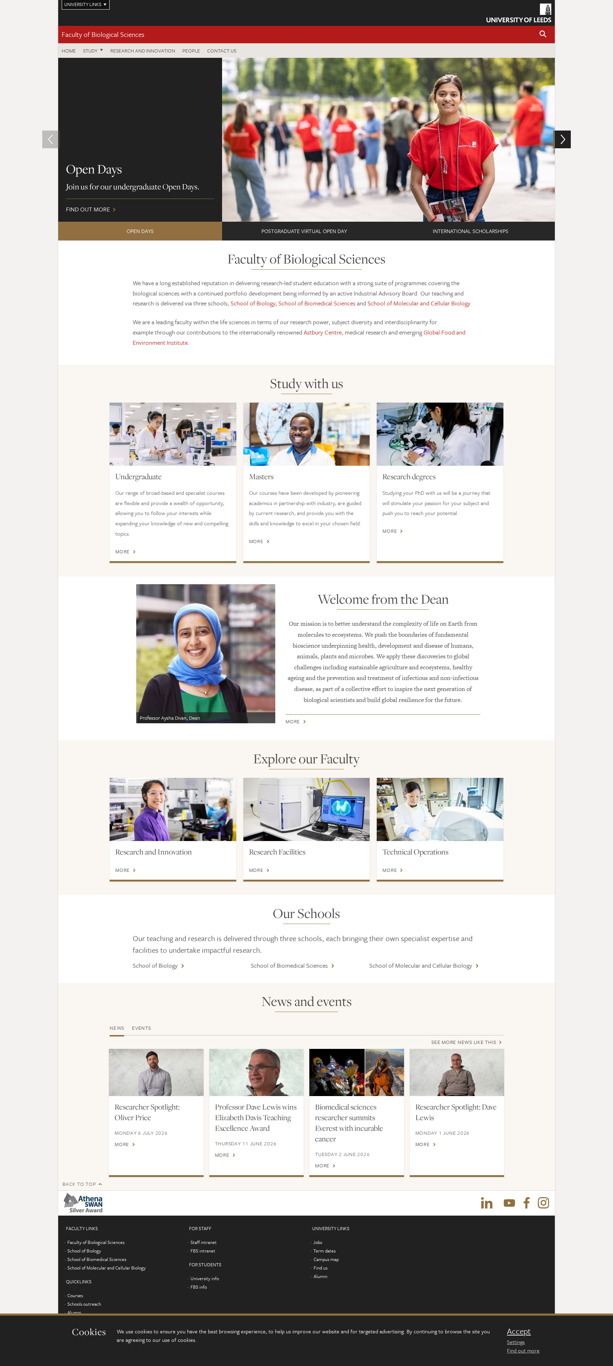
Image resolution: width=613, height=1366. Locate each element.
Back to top (79, 1184)
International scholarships (470, 231)
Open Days (140, 231)
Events (141, 1028)
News (117, 1028)
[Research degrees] (440, 434)
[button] (543, 34)
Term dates (324, 1250)
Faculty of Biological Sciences (103, 34)
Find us (320, 1267)
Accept (519, 1331)
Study (90, 50)
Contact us (221, 50)
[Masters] (306, 434)
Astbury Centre (323, 332)
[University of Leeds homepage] (518, 13)
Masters (261, 476)
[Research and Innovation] (173, 809)
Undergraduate (138, 476)
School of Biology (253, 303)
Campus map (326, 1259)
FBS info (198, 1286)
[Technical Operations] (440, 809)
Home (69, 50)
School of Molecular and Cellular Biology (419, 303)
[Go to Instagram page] (543, 1203)
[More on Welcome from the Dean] (205, 653)
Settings (516, 1342)
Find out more (523, 1350)
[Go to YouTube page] (509, 1203)
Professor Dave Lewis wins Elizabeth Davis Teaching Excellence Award (256, 1117)
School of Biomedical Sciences (316, 303)
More (122, 551)
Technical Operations (415, 851)
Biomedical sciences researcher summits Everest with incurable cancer (349, 1122)
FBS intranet (202, 1250)
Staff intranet (203, 1242)
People (191, 50)
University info (204, 1278)
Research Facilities (277, 851)
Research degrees (409, 476)
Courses (75, 1295)
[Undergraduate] (173, 434)
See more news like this (463, 1042)
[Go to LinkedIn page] (486, 1203)
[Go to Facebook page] (526, 1203)
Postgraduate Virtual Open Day (304, 231)
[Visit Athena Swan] (84, 1203)
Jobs (317, 1242)
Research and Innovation (153, 851)
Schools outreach (84, 1303)
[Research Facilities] (306, 809)
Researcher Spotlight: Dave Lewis (456, 1112)
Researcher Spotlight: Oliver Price (147, 1112)
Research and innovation (142, 50)
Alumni (74, 1312)
